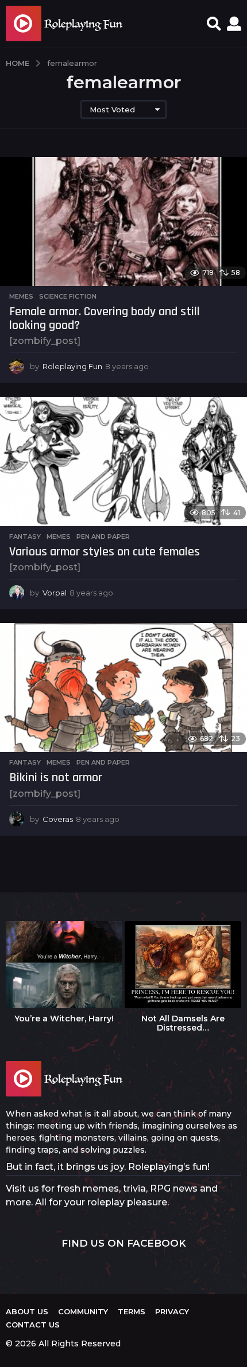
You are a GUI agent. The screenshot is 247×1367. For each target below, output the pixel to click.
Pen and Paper (103, 536)
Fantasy (25, 536)
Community (83, 1311)
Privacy (172, 1311)
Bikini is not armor (55, 778)
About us (27, 1311)
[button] (214, 23)
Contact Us (33, 1324)
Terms (131, 1311)
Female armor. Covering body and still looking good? (104, 319)
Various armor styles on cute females (104, 552)
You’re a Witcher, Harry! (64, 1018)
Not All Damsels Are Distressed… (183, 1023)
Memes (21, 296)
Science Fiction (68, 296)
